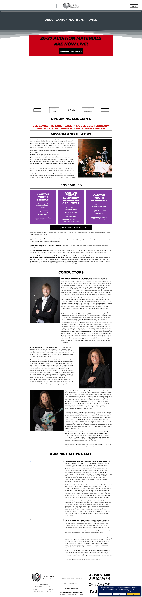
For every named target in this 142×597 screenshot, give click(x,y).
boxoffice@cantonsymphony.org (71, 592)
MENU (134, 6)
